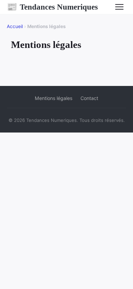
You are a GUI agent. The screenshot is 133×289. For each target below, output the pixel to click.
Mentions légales (53, 98)
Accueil (15, 26)
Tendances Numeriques (52, 6)
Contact (89, 98)
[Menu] (119, 6)
